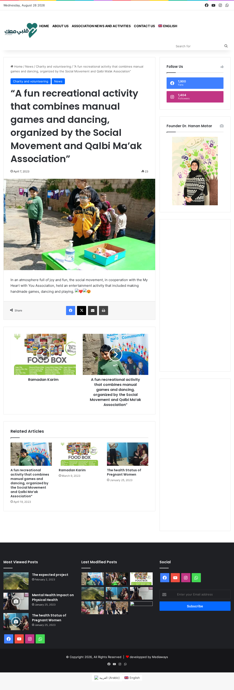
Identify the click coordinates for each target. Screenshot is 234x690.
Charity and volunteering (53, 66)
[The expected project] (16, 581)
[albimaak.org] (20, 30)
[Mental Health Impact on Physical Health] (16, 601)
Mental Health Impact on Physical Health (53, 597)
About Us (60, 26)
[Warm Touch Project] (141, 607)
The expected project (50, 574)
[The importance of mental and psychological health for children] (92, 607)
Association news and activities (101, 26)
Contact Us (144, 26)
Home (44, 26)
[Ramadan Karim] (79, 454)
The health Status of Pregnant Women (124, 472)
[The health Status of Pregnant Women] (127, 454)
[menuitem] (168, 26)
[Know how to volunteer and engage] (117, 607)
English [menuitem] (135, 677)
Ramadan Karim (72, 470)
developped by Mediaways (149, 657)
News (29, 66)
